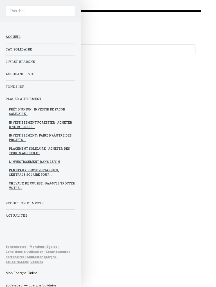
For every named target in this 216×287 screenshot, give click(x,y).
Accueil (13, 37)
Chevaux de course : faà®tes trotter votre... (42, 186)
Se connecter (16, 246)
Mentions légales (43, 246)
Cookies (36, 262)
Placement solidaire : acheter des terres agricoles (39, 151)
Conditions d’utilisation (24, 251)
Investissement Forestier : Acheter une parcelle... (40, 125)
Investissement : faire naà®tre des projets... (40, 138)
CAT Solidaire (19, 49)
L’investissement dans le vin (34, 162)
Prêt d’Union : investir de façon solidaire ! (37, 112)
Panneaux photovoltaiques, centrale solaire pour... (34, 172)
